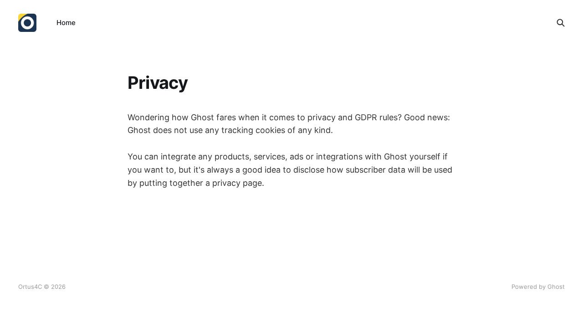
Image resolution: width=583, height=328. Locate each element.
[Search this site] (561, 23)
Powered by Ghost (538, 286)
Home (66, 22)
